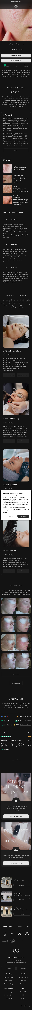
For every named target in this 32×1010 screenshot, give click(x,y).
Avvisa (11, 516)
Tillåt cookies (23, 516)
